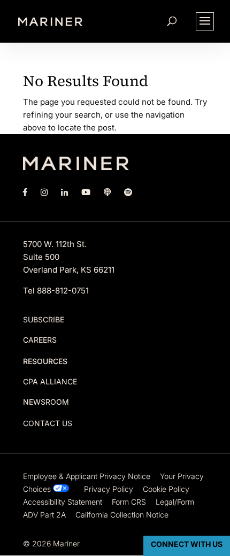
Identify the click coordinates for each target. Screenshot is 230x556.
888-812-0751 (63, 290)
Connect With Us (187, 544)
